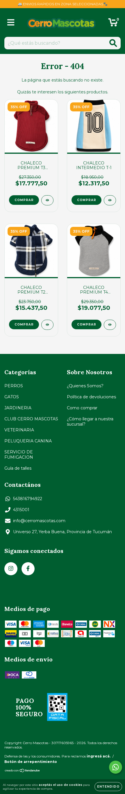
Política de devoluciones (91, 396)
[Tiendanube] (22, 771)
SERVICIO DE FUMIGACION (18, 454)
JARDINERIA (17, 407)
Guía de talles (17, 468)
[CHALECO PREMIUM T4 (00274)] (110, 325)
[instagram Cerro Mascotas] (10, 568)
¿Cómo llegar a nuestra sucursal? (90, 421)
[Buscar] (113, 43)
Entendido (108, 786)
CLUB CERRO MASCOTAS (31, 419)
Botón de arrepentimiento (30, 761)
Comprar (24, 200)
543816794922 (27, 498)
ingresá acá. (98, 756)
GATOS (11, 396)
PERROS (13, 385)
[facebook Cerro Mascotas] (28, 568)
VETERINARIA (19, 430)
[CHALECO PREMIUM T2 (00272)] (47, 325)
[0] (113, 24)
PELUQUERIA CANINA (28, 441)
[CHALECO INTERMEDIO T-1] (110, 200)
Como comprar (82, 407)
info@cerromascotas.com (39, 520)
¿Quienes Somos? (85, 385)
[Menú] (10, 22)
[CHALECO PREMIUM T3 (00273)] (47, 200)
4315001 (21, 509)
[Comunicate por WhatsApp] (115, 767)
